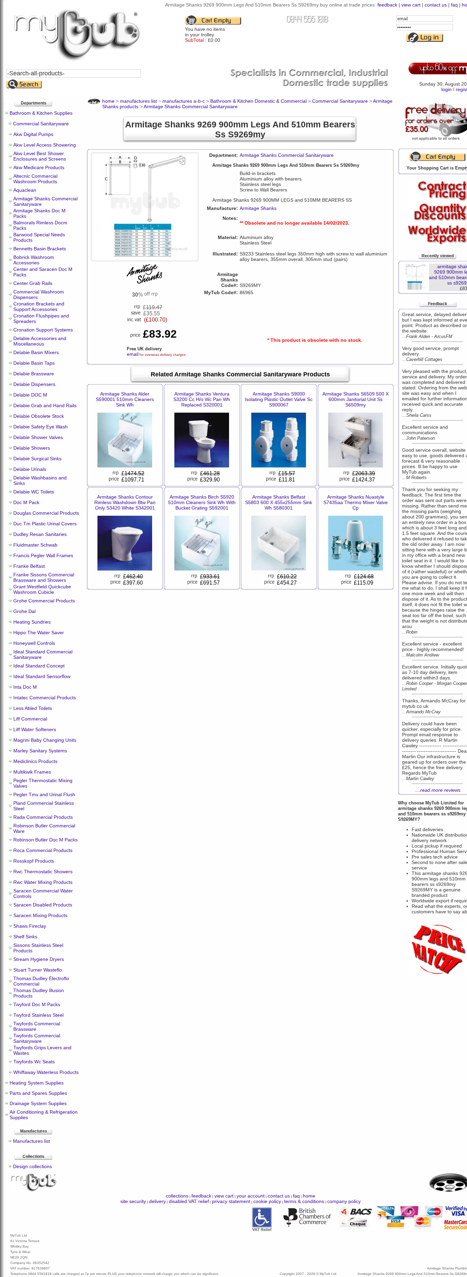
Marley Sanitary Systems (40, 750)
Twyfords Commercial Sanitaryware (36, 1038)
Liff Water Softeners (34, 729)
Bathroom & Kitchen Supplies (41, 113)
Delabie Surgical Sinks (37, 458)
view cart (411, 5)
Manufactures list (31, 1141)
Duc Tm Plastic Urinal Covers (45, 523)
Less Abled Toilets (32, 708)
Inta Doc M (25, 687)
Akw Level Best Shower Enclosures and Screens (39, 156)
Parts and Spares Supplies (38, 1093)
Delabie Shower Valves (38, 437)
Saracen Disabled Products (42, 904)
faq (454, 5)
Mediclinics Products (35, 761)
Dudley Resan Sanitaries (40, 534)
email (132, 354)
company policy (344, 1201)
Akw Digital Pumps (33, 134)
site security (133, 1201)
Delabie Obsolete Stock (38, 416)
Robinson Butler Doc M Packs (45, 839)
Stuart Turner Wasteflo (37, 970)
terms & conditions (304, 1201)
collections (177, 1196)
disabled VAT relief (189, 1201)
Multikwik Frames (32, 772)
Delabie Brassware (33, 373)
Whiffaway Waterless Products (46, 1072)
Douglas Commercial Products (46, 513)
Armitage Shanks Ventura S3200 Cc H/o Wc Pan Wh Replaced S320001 (201, 399)
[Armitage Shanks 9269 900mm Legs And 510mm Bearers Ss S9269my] (145, 257)
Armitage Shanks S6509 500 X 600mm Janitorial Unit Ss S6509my (355, 399)
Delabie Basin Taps (34, 363)
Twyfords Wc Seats (34, 1061)
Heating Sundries (32, 622)
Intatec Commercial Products (44, 697)
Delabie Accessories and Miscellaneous (39, 341)
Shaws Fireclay (29, 926)
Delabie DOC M (30, 395)
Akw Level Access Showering (44, 145)
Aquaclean (24, 190)
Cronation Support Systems (43, 330)
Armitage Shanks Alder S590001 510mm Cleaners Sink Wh (125, 399)
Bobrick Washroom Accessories (33, 259)
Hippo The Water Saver (38, 632)
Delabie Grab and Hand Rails (45, 405)
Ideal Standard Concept (39, 665)
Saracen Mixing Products (40, 915)
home (309, 1196)
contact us (436, 5)
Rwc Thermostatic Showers (42, 871)
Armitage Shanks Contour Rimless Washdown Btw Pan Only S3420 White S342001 (125, 502)
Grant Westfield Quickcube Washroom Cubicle (42, 589)
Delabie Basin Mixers (36, 352)
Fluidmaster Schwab (35, 545)
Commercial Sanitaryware (41, 123)
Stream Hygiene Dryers (38, 959)
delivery (157, 1201)
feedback (387, 5)
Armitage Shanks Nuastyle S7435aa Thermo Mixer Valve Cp (355, 502)
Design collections (32, 1166)
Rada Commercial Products (43, 817)
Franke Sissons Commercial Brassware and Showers (43, 577)
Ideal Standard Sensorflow (41, 676)
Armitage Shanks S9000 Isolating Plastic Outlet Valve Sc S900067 (278, 399)
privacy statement (231, 1201)
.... (438, 790)
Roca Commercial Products (42, 850)
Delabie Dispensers (34, 384)
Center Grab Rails (32, 283)
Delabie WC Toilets (33, 491)
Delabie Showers (31, 448)
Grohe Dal (24, 611)
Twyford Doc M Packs (36, 1004)
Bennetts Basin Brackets (39, 248)
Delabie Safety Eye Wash (40, 426)
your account (251, 1196)
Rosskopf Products (33, 861)
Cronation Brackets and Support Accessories (38, 306)
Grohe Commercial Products (44, 600)
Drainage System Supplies (38, 1103)
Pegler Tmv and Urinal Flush (44, 794)
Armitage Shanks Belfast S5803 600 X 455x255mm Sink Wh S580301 (278, 502)
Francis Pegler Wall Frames (43, 555)
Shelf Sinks (25, 936)
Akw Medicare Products (38, 167)
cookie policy (267, 1201)
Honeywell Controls (34, 643)
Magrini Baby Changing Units (44, 740)
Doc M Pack (26, 502)
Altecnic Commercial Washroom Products (35, 178)
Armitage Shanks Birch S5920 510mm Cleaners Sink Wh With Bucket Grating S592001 (202, 502)
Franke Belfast (29, 566)
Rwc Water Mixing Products (42, 882)
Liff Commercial (30, 719)
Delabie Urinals (29, 469)
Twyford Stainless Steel (38, 1015)
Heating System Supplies (37, 1083)
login (446, 89)
